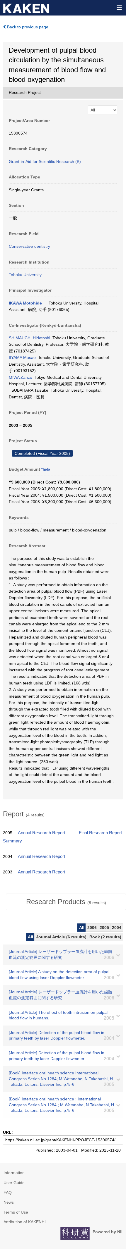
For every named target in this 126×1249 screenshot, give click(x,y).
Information (14, 1172)
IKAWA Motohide (25, 303)
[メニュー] (119, 7)
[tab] (66, 902)
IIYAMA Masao (22, 357)
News (9, 1202)
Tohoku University (25, 274)
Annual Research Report (41, 832)
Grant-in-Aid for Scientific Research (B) (45, 161)
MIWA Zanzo (20, 377)
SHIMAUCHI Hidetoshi (29, 338)
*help (45, 469)
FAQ (8, 1192)
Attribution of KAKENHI (25, 1221)
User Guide (14, 1182)
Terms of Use (16, 1212)
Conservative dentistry (29, 246)
